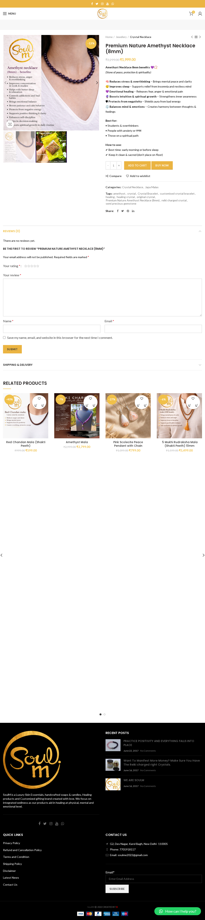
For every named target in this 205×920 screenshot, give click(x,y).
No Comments (148, 750)
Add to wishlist (140, 176)
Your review (12, 275)
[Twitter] (97, 3)
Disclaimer (9, 870)
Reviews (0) (11, 231)
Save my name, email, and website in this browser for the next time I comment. (60, 337)
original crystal (146, 197)
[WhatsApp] (112, 3)
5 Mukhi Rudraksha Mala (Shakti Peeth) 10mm (179, 444)
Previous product (192, 37)
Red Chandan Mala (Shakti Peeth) (25, 444)
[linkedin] (133, 211)
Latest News (11, 877)
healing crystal (126, 197)
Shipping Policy (12, 863)
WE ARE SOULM (134, 780)
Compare (115, 176)
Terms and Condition (16, 856)
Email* (110, 872)
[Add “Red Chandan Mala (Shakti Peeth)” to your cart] (35, 405)
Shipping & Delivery (17, 365)
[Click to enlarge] (10, 124)
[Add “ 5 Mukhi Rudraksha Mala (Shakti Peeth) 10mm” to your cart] (189, 405)
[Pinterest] (128, 211)
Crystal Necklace (140, 37)
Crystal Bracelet (148, 193)
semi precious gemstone (121, 203)
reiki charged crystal (174, 200)
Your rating (11, 266)
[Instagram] (102, 3)
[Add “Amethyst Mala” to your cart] (86, 405)
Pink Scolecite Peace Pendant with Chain (128, 444)
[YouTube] (107, 3)
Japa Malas (152, 187)
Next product (200, 37)
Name (8, 321)
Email (109, 321)
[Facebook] (92, 3)
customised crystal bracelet (177, 193)
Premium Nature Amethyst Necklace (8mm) (133, 200)
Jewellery (121, 37)
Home (109, 37)
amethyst (119, 193)
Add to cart (137, 165)
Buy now (162, 165)
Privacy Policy (11, 843)
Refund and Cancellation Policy (22, 850)
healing (110, 197)
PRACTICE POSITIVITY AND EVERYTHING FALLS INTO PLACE (159, 743)
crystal (131, 193)
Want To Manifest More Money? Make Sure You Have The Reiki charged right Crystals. (162, 763)
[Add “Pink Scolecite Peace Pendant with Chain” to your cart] (138, 405)
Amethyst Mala (77, 442)
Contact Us (10, 884)
